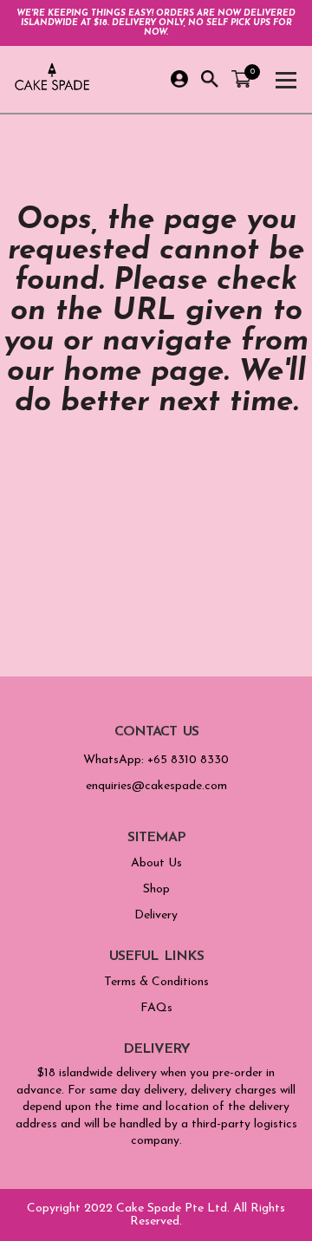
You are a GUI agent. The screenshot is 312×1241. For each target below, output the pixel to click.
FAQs (156, 1008)
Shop (156, 889)
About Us (156, 863)
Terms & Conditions (156, 982)
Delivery (156, 915)
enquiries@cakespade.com (156, 786)
